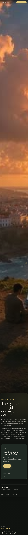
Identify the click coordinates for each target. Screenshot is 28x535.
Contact (7, 494)
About (2, 494)
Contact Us (7, 466)
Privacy (12, 494)
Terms (17, 494)
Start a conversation (21, 2)
